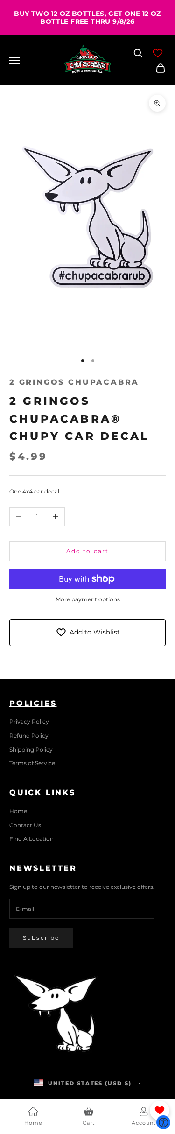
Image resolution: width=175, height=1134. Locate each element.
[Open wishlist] (158, 53)
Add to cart (87, 551)
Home (18, 811)
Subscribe (41, 937)
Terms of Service (32, 763)
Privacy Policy (29, 721)
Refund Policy (29, 735)
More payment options (88, 599)
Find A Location (31, 838)
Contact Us (25, 825)
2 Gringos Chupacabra (74, 382)
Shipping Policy (31, 749)
